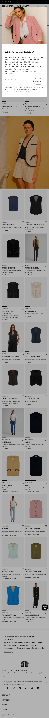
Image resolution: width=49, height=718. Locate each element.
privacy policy (19, 74)
